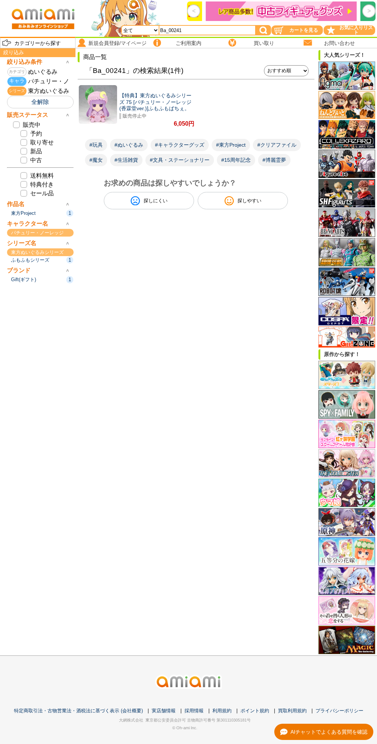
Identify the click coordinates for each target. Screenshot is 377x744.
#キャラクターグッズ (179, 145)
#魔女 (96, 160)
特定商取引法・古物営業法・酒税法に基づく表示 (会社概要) (78, 710)
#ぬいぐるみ (128, 145)
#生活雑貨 (126, 160)
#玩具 (96, 145)
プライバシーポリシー (339, 710)
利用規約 (222, 710)
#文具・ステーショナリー (179, 160)
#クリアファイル (276, 145)
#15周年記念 (236, 160)
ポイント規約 (254, 710)
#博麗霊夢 (274, 160)
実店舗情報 (164, 710)
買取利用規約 (292, 710)
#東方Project (231, 145)
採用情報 (194, 710)
